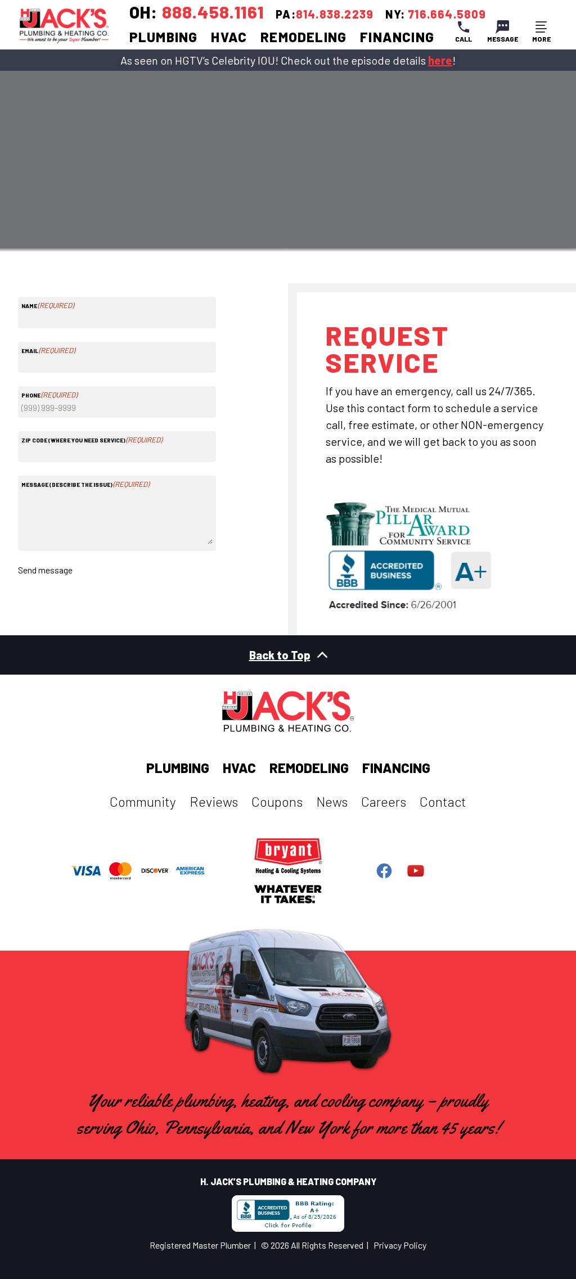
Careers (383, 801)
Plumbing (163, 37)
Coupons (277, 801)
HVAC (229, 37)
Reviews (214, 801)
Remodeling (303, 37)
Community (143, 801)
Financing (397, 37)
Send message (45, 569)
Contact (443, 801)
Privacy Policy (400, 1245)
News (332, 801)
